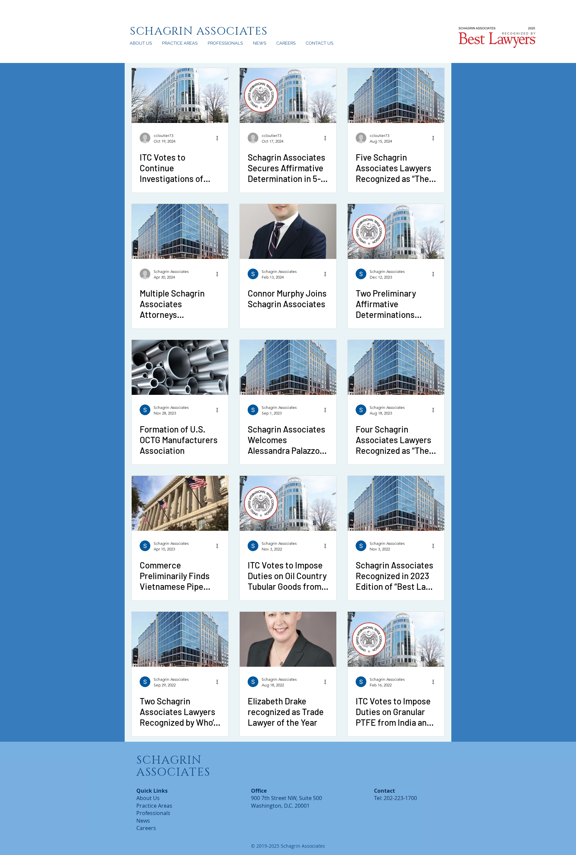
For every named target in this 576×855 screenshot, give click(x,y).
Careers (146, 828)
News (143, 820)
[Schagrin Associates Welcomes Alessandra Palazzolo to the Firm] (288, 367)
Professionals (153, 813)
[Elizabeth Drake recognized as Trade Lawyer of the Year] (288, 639)
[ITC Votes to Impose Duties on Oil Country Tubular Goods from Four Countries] (288, 503)
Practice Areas (154, 805)
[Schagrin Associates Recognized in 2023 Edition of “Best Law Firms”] (396, 503)
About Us (148, 798)
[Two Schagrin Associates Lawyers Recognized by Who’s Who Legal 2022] (180, 639)
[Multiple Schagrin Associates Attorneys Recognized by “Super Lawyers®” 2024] (180, 231)
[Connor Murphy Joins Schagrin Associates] (288, 231)
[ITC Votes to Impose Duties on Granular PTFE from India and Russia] (396, 639)
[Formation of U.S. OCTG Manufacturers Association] (180, 367)
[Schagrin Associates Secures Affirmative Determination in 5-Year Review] (288, 95)
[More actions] (219, 138)
